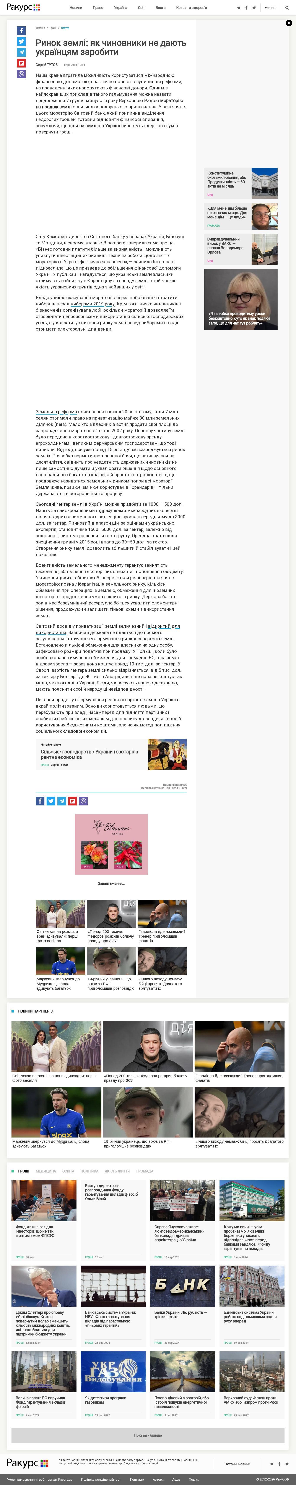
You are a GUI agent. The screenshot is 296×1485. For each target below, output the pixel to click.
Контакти (137, 1480)
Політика (89, 1171)
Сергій (47, 65)
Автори (158, 1480)
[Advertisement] (111, 183)
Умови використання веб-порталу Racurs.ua (39, 1480)
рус (273, 8)
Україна (120, 7)
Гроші (53, 28)
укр (267, 8)
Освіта (68, 1171)
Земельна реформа (56, 411)
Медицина (46, 1171)
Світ (141, 7)
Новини (76, 7)
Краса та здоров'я (191, 7)
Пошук (194, 1480)
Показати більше (148, 1435)
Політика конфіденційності (101, 1480)
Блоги (161, 7)
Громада (144, 1171)
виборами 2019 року (93, 303)
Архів (176, 1480)
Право (98, 7)
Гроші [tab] (23, 1171)
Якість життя (117, 1171)
